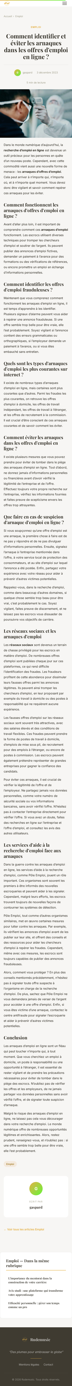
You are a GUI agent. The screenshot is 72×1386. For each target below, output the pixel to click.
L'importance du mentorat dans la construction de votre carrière (30, 1280)
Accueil (8, 16)
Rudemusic (40, 1339)
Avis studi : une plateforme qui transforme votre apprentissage (35, 1292)
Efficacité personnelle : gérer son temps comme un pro (33, 1305)
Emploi (19, 16)
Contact (48, 1364)
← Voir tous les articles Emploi (24, 1229)
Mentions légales (29, 1364)
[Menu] (64, 3)
